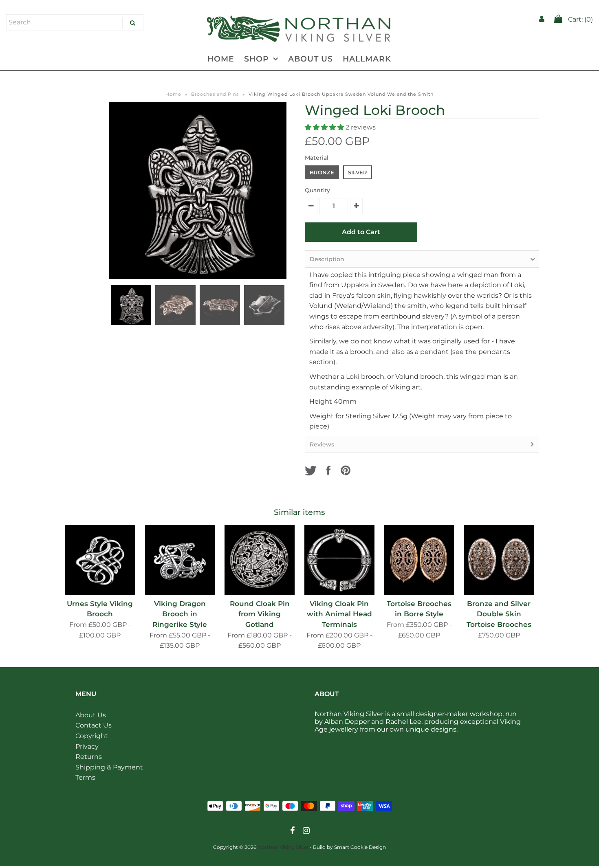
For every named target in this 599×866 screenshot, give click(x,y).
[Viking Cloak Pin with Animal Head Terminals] (339, 560)
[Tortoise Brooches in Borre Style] (419, 560)
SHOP (256, 59)
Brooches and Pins (215, 94)
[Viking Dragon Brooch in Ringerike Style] (180, 560)
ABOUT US (310, 59)
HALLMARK (367, 59)
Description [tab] (327, 259)
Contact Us (93, 725)
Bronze (322, 172)
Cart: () (579, 19)
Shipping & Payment (109, 767)
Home (173, 94)
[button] (325, 127)
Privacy (87, 746)
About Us (90, 715)
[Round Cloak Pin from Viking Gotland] (259, 560)
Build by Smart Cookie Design (349, 847)
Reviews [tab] (322, 444)
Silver (357, 172)
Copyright (91, 736)
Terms (85, 777)
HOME (220, 59)
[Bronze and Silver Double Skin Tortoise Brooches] (499, 560)
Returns (88, 756)
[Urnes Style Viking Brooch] (100, 560)
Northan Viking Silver (283, 847)
